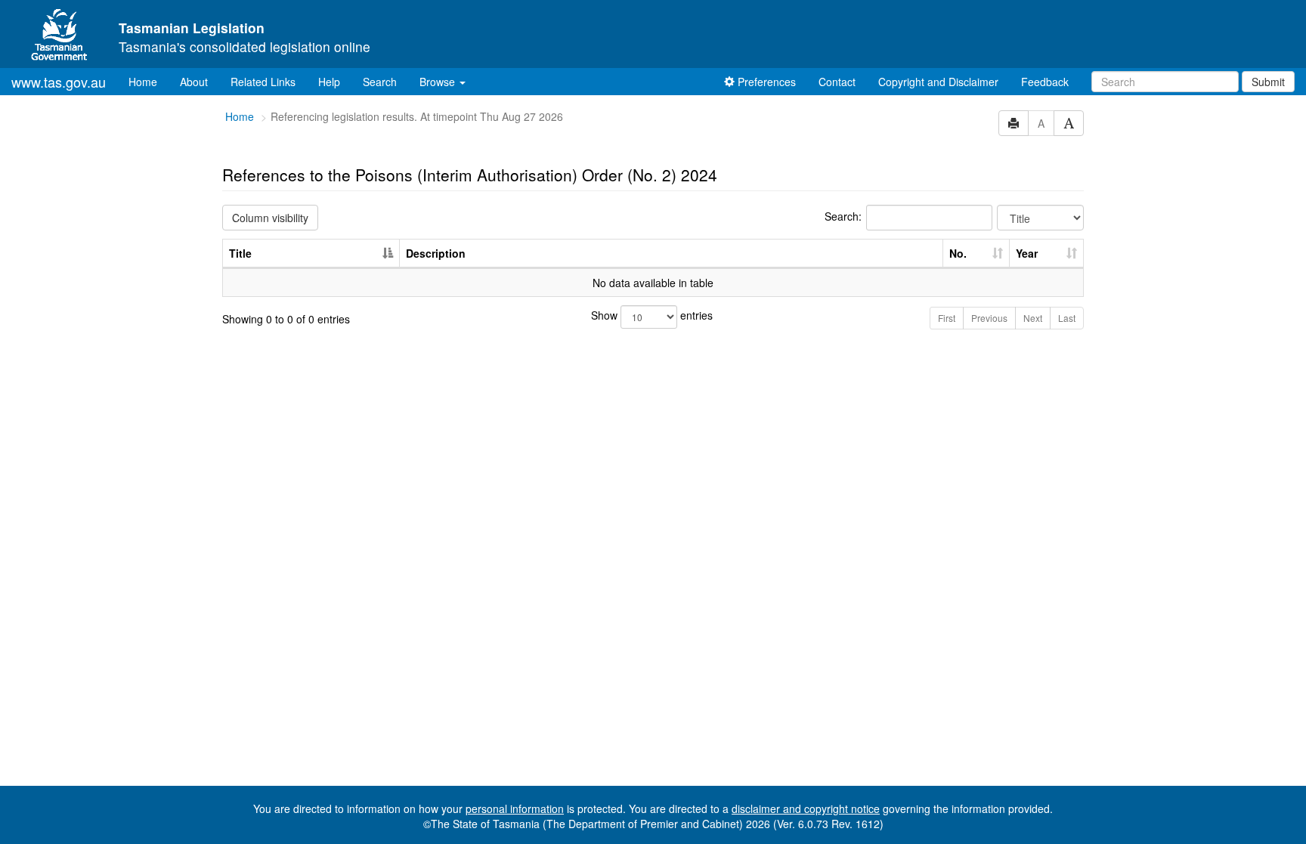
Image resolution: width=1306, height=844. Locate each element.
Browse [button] (438, 81)
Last (1066, 317)
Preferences (765, 81)
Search (380, 81)
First (946, 317)
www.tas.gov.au (58, 81)
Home (148, 81)
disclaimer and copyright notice (806, 808)
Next (1032, 317)
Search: (843, 216)
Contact (837, 81)
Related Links (263, 81)
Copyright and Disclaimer (938, 81)
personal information (515, 808)
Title (240, 253)
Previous (989, 317)
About (194, 81)
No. (958, 253)
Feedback (1045, 81)
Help (329, 81)
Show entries (652, 315)
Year (1027, 253)
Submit (1268, 81)
